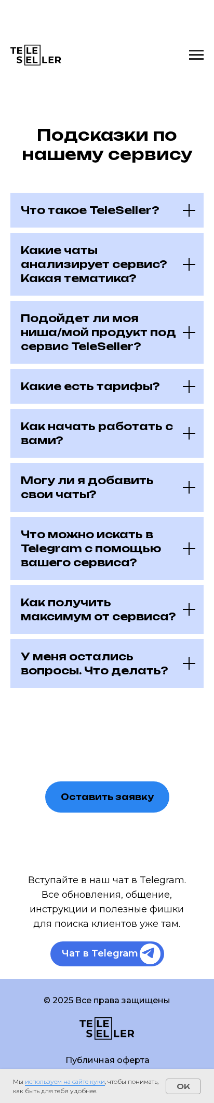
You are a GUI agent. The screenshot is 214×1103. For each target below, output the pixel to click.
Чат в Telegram (100, 953)
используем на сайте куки (65, 1081)
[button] (107, 797)
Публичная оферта (107, 1060)
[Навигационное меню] (196, 55)
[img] (148, 952)
